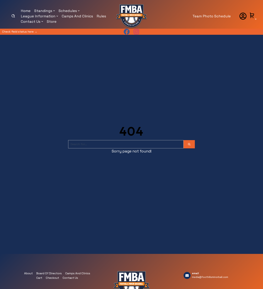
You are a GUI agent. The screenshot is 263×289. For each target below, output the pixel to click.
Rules (101, 16)
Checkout (52, 278)
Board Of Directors (49, 273)
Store (52, 21)
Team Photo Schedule (212, 16)
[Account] (243, 16)
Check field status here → (19, 32)
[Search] (189, 144)
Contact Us (70, 278)
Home (26, 10)
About (28, 273)
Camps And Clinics (77, 16)
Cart (39, 278)
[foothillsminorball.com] (131, 16)
